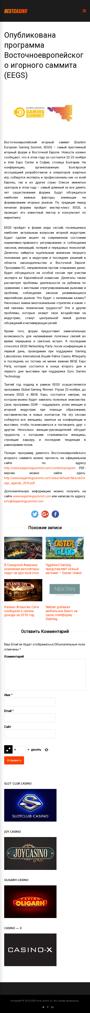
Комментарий (14, 656)
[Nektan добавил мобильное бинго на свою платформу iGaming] (65, 600)
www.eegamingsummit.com (32, 496)
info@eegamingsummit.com (23, 501)
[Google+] (52, 1007)
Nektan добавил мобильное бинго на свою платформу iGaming (61, 613)
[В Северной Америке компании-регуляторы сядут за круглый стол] (23, 558)
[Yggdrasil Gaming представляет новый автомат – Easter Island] (65, 558)
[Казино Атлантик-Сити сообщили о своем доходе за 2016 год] (23, 600)
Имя (7, 695)
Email (8, 711)
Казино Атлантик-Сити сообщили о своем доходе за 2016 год (21, 611)
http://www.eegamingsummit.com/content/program (39, 468)
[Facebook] (47, 1007)
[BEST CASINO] (15, 16)
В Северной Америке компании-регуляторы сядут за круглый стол (21, 569)
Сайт (7, 727)
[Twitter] (43, 1007)
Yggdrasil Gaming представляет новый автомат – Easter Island (63, 569)
